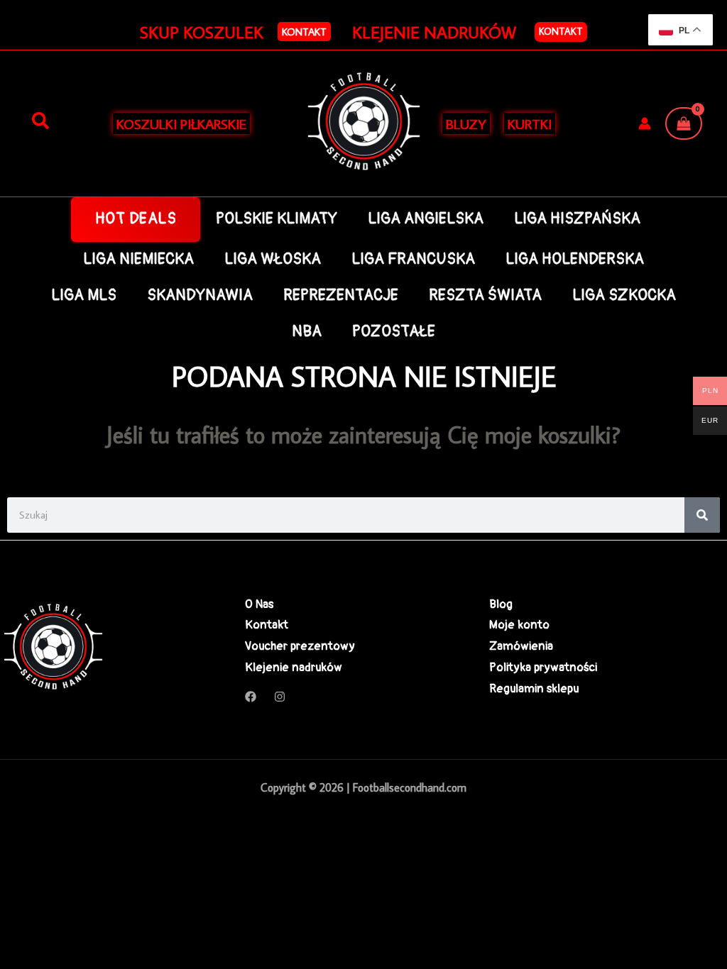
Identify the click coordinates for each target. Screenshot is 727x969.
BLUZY (466, 123)
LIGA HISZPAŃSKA (577, 218)
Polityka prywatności (543, 667)
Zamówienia (521, 645)
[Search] (702, 515)
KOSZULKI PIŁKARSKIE (181, 123)
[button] (304, 31)
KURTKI (530, 123)
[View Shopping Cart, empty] (683, 123)
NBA (307, 331)
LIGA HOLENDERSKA (574, 259)
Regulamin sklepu (534, 688)
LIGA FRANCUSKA (413, 259)
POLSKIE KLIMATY (276, 218)
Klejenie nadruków (293, 667)
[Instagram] (279, 696)
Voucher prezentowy (300, 645)
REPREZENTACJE (340, 295)
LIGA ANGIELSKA (425, 218)
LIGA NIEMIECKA (138, 259)
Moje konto (519, 624)
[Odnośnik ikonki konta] (644, 123)
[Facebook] (250, 696)
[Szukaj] (40, 121)
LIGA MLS (83, 295)
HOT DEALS (136, 218)
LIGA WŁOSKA (272, 259)
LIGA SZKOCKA (624, 295)
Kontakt (561, 31)
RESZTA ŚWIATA (485, 295)
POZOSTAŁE (393, 331)
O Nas (259, 604)
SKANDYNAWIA (200, 295)
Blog (501, 604)
